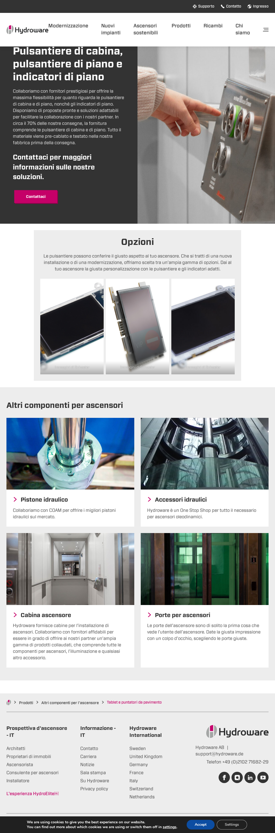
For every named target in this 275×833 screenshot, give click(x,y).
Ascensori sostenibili (145, 29)
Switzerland (141, 789)
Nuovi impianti (111, 29)
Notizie (87, 765)
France (136, 773)
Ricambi (213, 25)
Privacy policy (94, 789)
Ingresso (261, 6)
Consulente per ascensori (32, 773)
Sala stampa (93, 773)
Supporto (206, 6)
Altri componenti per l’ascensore (70, 703)
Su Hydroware (94, 781)
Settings (232, 824)
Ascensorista (19, 765)
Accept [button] (201, 824)
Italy (133, 781)
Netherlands (142, 797)
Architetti (15, 749)
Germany (138, 765)
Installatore (17, 781)
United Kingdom (145, 757)
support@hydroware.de (219, 754)
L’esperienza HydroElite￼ (32, 794)
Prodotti (181, 25)
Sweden (137, 749)
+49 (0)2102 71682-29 (245, 762)
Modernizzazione (68, 25)
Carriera (88, 757)
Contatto (233, 6)
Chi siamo (243, 29)
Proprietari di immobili (28, 757)
